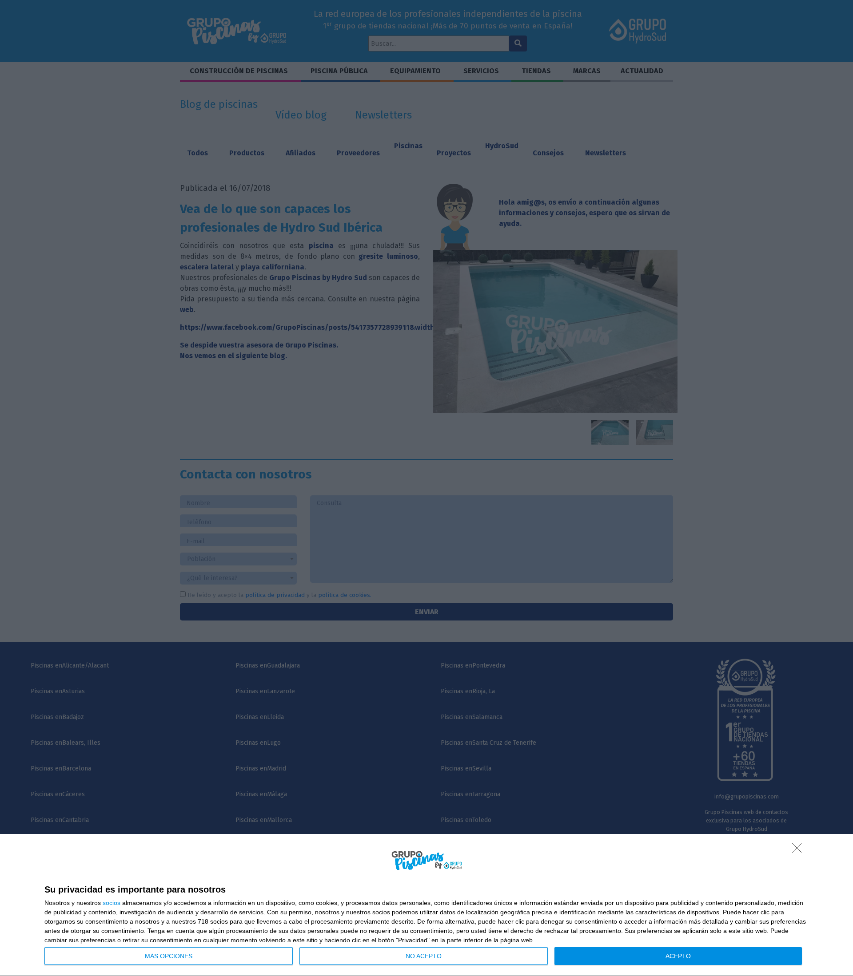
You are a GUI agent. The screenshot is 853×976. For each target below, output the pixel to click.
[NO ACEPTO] (799, 850)
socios (111, 903)
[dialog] (426, 905)
